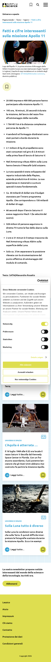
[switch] (44, 332)
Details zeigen (37, 357)
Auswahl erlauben (25, 372)
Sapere (26, 20)
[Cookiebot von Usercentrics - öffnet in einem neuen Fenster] (37, 281)
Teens (18, 20)
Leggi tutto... (17, 394)
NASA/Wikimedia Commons (34, 74)
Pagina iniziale (8, 20)
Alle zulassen (25, 365)
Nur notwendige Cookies (25, 379)
